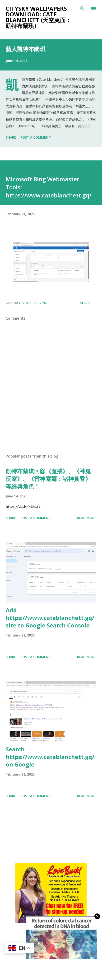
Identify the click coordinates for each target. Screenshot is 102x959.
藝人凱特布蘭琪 (26, 49)
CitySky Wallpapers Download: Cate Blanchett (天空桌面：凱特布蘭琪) (38, 17)
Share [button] (11, 137)
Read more (86, 517)
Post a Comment (35, 137)
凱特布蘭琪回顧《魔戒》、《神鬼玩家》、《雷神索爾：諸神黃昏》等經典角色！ (48, 478)
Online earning (33, 302)
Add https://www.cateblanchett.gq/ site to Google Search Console (50, 617)
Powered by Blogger (54, 939)
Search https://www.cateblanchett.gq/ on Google (50, 756)
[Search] (82, 8)
